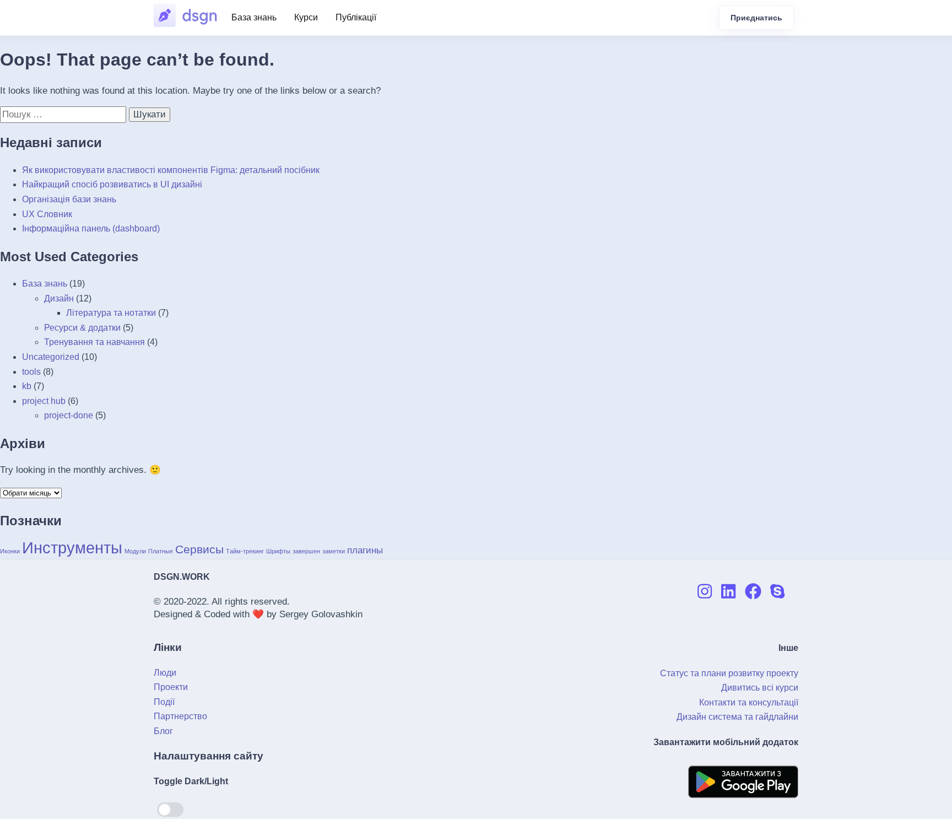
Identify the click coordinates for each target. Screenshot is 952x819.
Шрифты (278, 551)
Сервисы (199, 549)
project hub (44, 401)
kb (26, 386)
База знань (254, 17)
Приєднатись (756, 17)
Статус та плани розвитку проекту (729, 673)
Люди (165, 672)
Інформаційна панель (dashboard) (91, 228)
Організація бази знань (69, 199)
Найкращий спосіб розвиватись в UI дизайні (112, 184)
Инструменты (72, 547)
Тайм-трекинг (245, 551)
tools (31, 371)
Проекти (171, 687)
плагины (365, 550)
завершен (306, 551)
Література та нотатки (111, 312)
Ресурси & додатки (82, 327)
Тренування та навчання (94, 342)
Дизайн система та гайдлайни (737, 716)
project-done (68, 415)
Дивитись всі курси (759, 687)
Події (164, 702)
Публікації (356, 17)
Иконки (10, 551)
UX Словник (47, 214)
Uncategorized (50, 357)
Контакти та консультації (748, 702)
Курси (306, 17)
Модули (135, 551)
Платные (160, 551)
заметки (333, 551)
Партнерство (180, 716)
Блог (163, 731)
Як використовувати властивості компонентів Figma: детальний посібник (171, 170)
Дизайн (59, 298)
